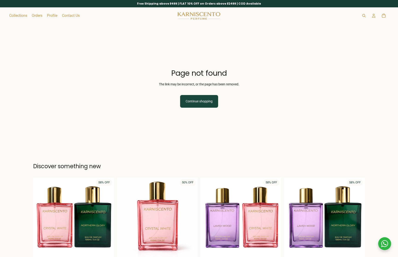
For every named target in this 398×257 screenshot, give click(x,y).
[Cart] (384, 16)
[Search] (364, 16)
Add (194, 251)
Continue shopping (199, 101)
